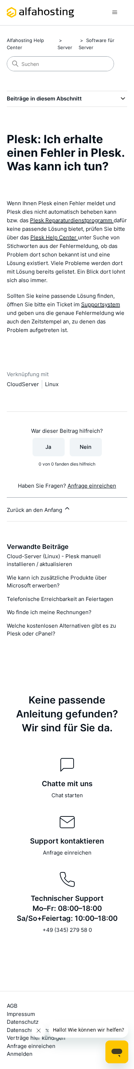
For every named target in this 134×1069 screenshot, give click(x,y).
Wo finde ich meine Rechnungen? (49, 612)
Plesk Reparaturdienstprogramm (72, 220)
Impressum (21, 1014)
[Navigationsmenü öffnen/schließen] (114, 12)
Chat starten (67, 795)
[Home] (40, 12)
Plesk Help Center (54, 237)
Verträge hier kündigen (36, 1037)
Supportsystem (100, 304)
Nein (85, 446)
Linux (52, 384)
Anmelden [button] (20, 1053)
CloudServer (23, 384)
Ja (48, 446)
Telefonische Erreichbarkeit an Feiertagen (60, 599)
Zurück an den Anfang (35, 510)
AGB (12, 1005)
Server (65, 47)
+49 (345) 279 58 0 (67, 930)
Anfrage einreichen (92, 485)
